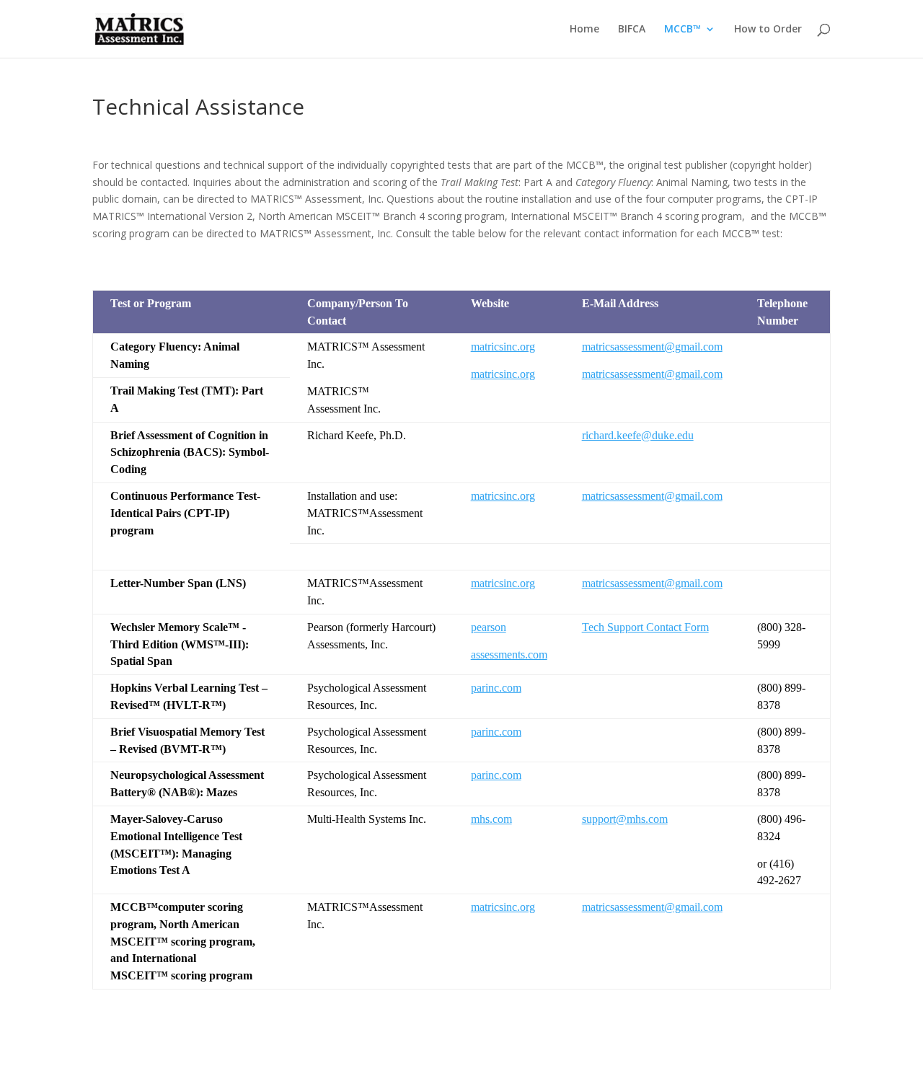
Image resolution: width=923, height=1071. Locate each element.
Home (584, 29)
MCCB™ (682, 29)
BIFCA (631, 29)
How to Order (768, 29)
